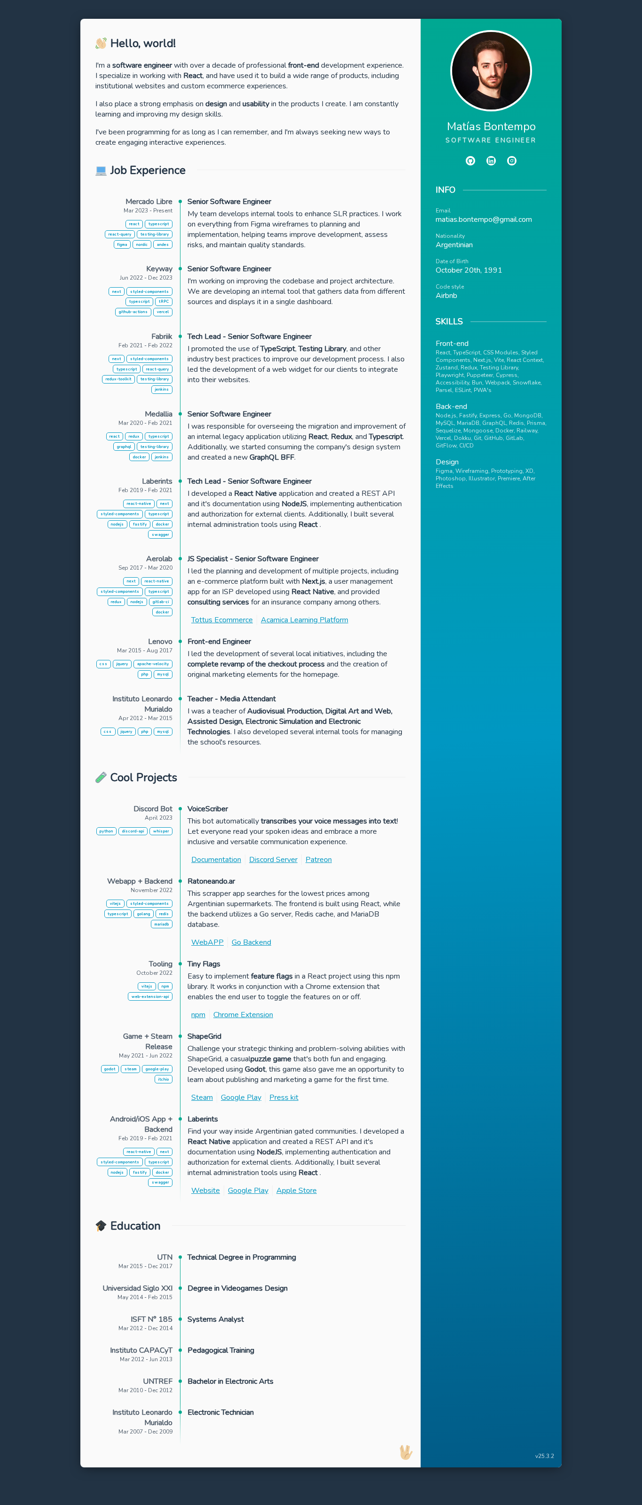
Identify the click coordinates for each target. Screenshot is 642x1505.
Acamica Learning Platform (304, 620)
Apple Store (296, 1190)
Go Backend (251, 942)
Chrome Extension (243, 1015)
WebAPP (207, 942)
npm (198, 1015)
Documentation (216, 859)
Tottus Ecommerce (222, 620)
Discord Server (273, 859)
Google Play (241, 1097)
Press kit (283, 1097)
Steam (202, 1097)
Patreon (318, 859)
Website (205, 1190)
